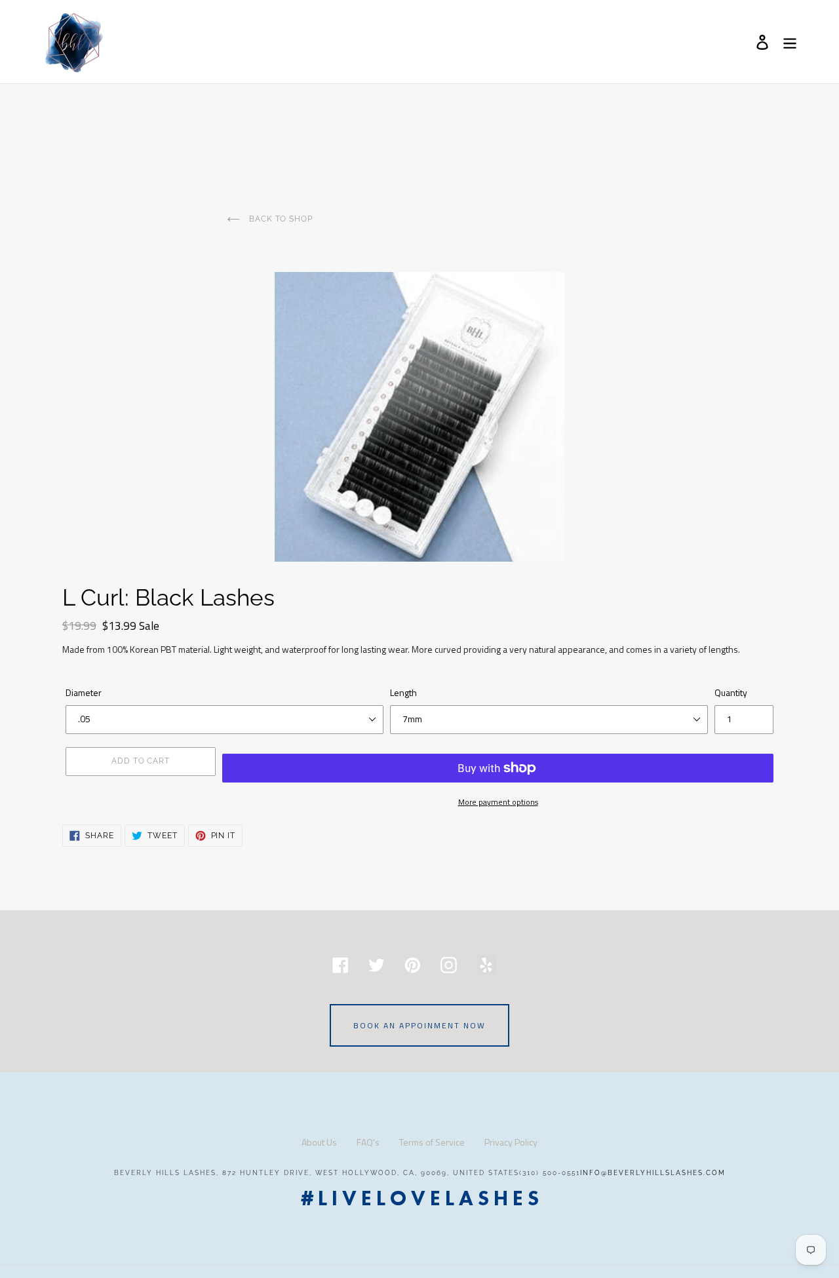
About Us (319, 1142)
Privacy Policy (510, 1142)
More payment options (498, 802)
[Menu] (791, 41)
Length (403, 692)
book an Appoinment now (419, 1025)
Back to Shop (279, 218)
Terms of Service (432, 1142)
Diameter (84, 692)
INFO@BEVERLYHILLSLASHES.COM (653, 1172)
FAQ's (368, 1142)
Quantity (730, 692)
